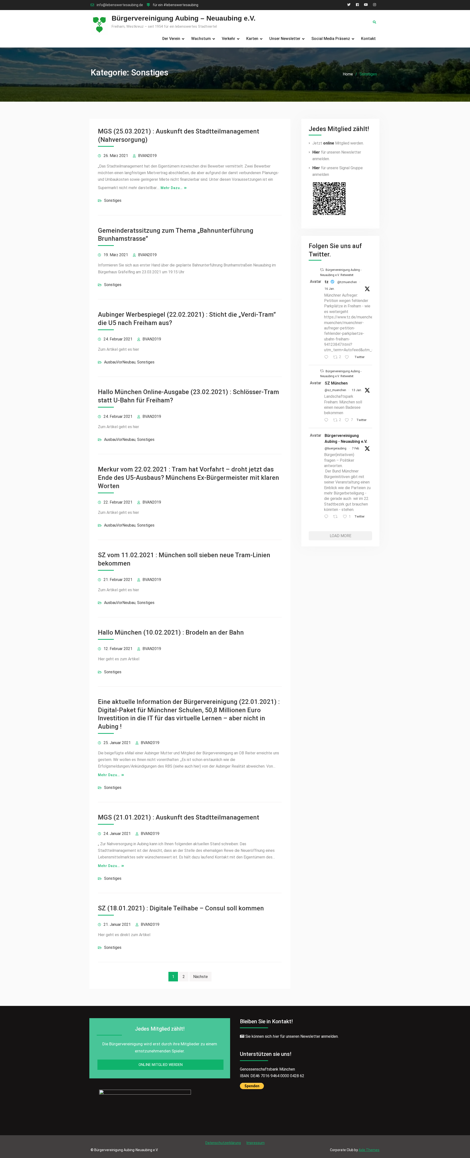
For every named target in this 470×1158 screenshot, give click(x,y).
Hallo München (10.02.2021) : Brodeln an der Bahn (171, 632)
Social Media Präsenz (330, 38)
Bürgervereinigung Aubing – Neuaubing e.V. (184, 18)
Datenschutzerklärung (223, 1143)
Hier (316, 152)
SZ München (336, 383)
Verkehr (228, 38)
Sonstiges (112, 200)
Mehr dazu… (172, 188)
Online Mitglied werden (161, 1064)
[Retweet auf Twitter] (322, 270)
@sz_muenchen (335, 390)
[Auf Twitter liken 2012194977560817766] (348, 357)
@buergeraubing (335, 448)
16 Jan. (330, 288)
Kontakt (368, 38)
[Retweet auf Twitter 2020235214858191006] (337, 517)
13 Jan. (357, 390)
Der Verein (171, 38)
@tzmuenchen (347, 282)
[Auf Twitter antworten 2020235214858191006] (327, 517)
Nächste (200, 976)
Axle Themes (369, 1150)
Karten (252, 38)
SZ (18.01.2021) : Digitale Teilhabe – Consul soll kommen (181, 908)
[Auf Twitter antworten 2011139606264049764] (327, 420)
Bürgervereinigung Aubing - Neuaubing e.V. (346, 438)
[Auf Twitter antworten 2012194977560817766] (327, 357)
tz (327, 281)
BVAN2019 (147, 155)
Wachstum (201, 38)
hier (276, 1036)
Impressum (256, 1143)
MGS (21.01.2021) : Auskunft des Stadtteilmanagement (178, 817)
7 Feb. (356, 448)
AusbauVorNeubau (119, 362)
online (328, 143)
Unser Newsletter (284, 38)
